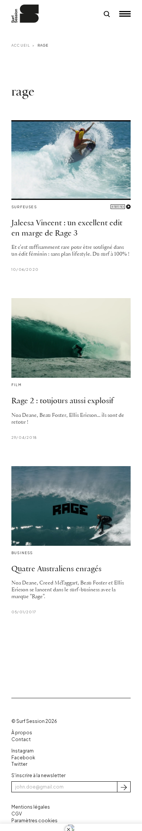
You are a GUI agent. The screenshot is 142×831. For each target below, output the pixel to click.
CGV (16, 814)
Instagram (22, 751)
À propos (21, 732)
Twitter (19, 764)
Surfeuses (24, 207)
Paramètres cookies (34, 820)
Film (16, 385)
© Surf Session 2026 (34, 721)
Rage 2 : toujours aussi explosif (62, 401)
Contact (21, 739)
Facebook (23, 757)
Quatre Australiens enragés (56, 569)
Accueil (20, 45)
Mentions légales (30, 807)
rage (43, 45)
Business (22, 553)
